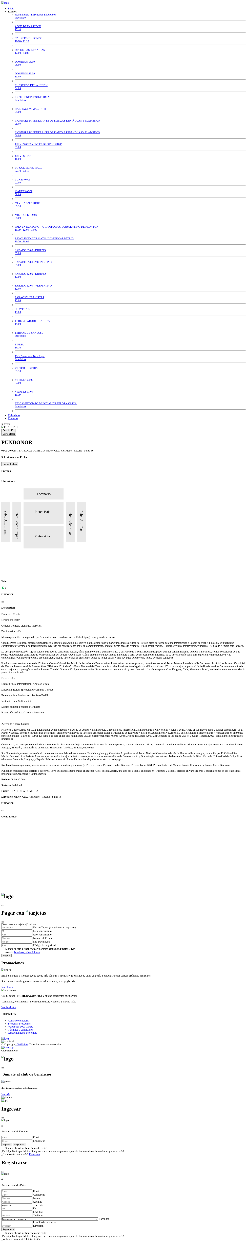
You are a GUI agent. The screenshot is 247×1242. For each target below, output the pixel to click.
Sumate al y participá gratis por (40, 948)
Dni (35, 1208)
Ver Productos (8, 1007)
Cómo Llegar (9, 434)
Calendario (14, 415)
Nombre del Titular (43, 938)
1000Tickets (21, 1044)
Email (36, 1137)
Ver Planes (7, 987)
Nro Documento (41, 941)
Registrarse (19, 1144)
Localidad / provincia (44, 1222)
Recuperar (34, 1154)
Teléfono (38, 1215)
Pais (41, 1205)
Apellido (37, 1201)
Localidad (104, 1218)
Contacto (13, 418)
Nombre (37, 1198)
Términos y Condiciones (27, 952)
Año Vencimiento (42, 934)
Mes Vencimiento (42, 931)
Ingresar (5, 424)
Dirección (38, 1225)
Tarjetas (31, 924)
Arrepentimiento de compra (22, 1032)
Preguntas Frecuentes (19, 1023)
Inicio (11, 8)
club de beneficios (26, 948)
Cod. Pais (38, 1212)
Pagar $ (6, 955)
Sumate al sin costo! (62, 1150)
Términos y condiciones (20, 1029)
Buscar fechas (10, 464)
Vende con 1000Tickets (20, 1026)
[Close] (2, 601)
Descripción (8, 430)
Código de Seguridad (44, 945)
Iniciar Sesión (33, 1239)
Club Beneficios (9, 1050)
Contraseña (39, 1140)
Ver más (5, 1094)
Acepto (22, 952)
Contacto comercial (18, 1020)
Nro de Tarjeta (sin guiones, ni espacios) (54, 927)
